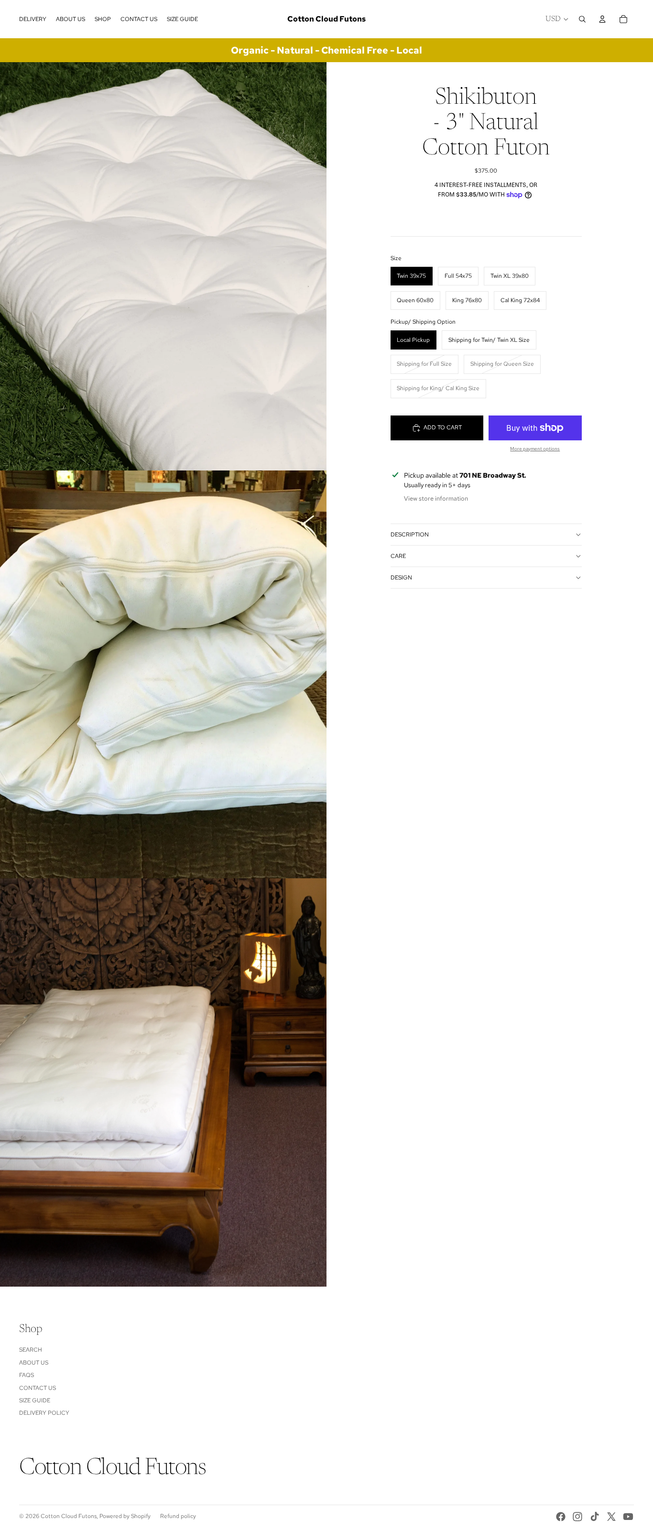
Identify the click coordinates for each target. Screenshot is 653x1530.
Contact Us (37, 1388)
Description (410, 534)
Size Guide (34, 1400)
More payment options (535, 449)
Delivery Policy (44, 1413)
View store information (436, 498)
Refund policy (178, 1516)
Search (30, 1350)
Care (398, 556)
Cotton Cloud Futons (69, 1516)
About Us (33, 1362)
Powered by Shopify (125, 1516)
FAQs (26, 1375)
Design (401, 577)
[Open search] (582, 19)
